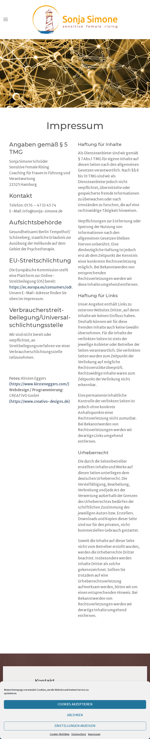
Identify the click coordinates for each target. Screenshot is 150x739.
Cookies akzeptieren (75, 704)
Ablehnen (75, 715)
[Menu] (5, 19)
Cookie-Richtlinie (60, 734)
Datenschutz (78, 734)
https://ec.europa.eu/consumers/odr (40, 287)
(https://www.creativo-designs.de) (39, 401)
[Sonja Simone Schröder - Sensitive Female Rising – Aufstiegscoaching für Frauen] (75, 19)
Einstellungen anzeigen (75, 726)
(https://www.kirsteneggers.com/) (39, 384)
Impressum (94, 734)
